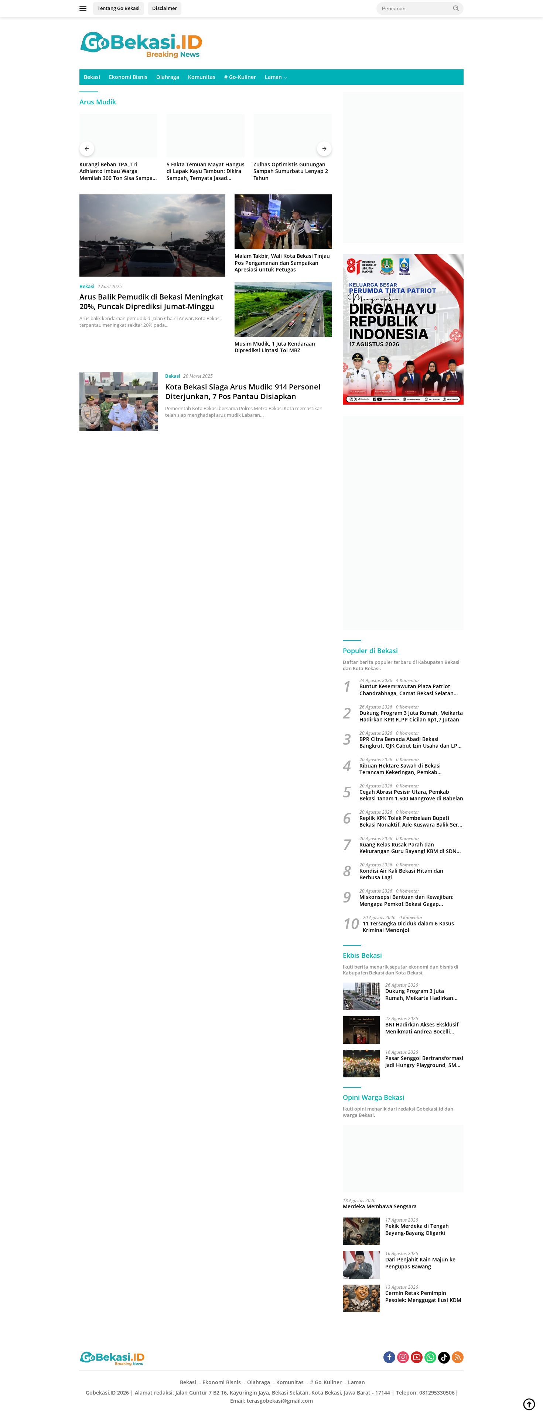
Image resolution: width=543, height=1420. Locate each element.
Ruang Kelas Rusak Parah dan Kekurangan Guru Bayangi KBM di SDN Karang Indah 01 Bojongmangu (408, 848)
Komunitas (201, 76)
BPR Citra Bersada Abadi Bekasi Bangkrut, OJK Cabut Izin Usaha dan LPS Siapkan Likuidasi (409, 742)
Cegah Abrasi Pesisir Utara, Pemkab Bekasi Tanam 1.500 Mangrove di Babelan (411, 795)
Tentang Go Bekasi (119, 8)
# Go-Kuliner (240, 76)
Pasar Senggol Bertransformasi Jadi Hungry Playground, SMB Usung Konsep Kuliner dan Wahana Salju (424, 1061)
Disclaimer (164, 8)
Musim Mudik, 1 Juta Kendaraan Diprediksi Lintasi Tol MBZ (275, 347)
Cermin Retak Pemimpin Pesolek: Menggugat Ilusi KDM (423, 1296)
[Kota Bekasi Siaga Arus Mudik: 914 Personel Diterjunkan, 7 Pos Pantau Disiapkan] (118, 401)
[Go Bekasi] (142, 42)
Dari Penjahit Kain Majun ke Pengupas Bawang (420, 1263)
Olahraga (167, 76)
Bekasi (92, 76)
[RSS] (458, 1357)
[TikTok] (444, 1358)
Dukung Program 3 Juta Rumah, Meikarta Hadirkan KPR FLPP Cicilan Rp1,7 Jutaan (411, 716)
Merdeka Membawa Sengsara (380, 1206)
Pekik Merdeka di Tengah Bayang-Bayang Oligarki (417, 1229)
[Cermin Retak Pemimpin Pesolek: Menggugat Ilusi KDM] (361, 1298)
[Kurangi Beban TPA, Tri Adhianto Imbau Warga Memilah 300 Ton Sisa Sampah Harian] (118, 136)
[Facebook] (389, 1357)
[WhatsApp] (430, 1357)
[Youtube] (417, 1357)
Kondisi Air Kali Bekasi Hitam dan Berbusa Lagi (401, 874)
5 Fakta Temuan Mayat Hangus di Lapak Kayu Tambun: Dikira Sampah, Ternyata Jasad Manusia (206, 171)
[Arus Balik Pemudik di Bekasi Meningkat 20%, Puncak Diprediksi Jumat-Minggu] (152, 235)
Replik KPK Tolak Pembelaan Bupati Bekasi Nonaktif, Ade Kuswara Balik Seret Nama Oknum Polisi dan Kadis (411, 821)
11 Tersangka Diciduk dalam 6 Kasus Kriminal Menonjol (408, 927)
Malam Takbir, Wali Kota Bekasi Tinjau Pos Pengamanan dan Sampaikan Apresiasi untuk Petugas (282, 263)
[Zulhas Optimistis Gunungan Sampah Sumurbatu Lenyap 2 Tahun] (292, 136)
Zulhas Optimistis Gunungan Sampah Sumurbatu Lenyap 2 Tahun (290, 171)
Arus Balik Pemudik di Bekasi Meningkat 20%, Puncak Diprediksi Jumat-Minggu (151, 301)
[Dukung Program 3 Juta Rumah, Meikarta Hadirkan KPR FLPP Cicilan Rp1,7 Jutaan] (361, 996)
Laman (273, 76)
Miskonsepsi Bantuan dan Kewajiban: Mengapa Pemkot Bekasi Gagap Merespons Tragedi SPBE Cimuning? (406, 900)
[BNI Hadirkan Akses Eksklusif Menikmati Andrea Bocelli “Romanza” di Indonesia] (361, 1030)
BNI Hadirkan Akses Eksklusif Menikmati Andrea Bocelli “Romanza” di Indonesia (421, 1028)
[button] (456, 8)
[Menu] (84, 8)
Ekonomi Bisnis (128, 76)
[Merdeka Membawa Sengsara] (403, 1159)
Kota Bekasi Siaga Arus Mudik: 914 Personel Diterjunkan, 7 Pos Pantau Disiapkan (243, 391)
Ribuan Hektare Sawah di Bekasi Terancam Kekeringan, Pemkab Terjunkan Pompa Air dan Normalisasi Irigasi (407, 769)
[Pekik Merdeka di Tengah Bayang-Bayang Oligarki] (361, 1231)
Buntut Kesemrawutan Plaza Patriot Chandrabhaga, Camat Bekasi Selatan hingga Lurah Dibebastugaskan (406, 689)
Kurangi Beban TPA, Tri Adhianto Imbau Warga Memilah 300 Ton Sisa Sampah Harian (117, 171)
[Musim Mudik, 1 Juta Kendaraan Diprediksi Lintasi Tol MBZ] (283, 309)
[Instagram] (403, 1357)
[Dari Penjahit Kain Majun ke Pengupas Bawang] (361, 1265)
